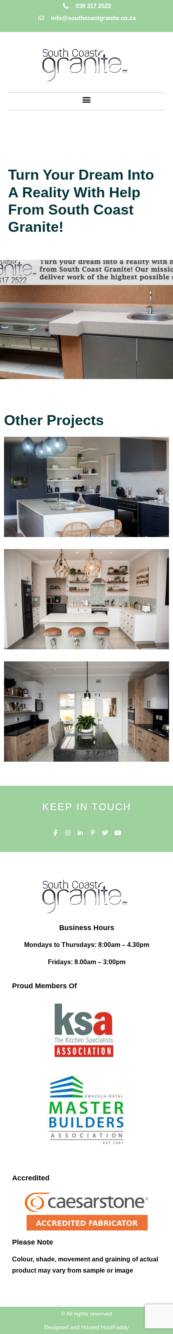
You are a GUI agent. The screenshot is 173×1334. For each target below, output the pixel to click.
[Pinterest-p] (93, 833)
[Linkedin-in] (80, 833)
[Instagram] (68, 833)
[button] (86, 99)
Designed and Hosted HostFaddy (86, 1327)
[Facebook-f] (55, 833)
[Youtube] (118, 833)
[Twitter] (105, 833)
